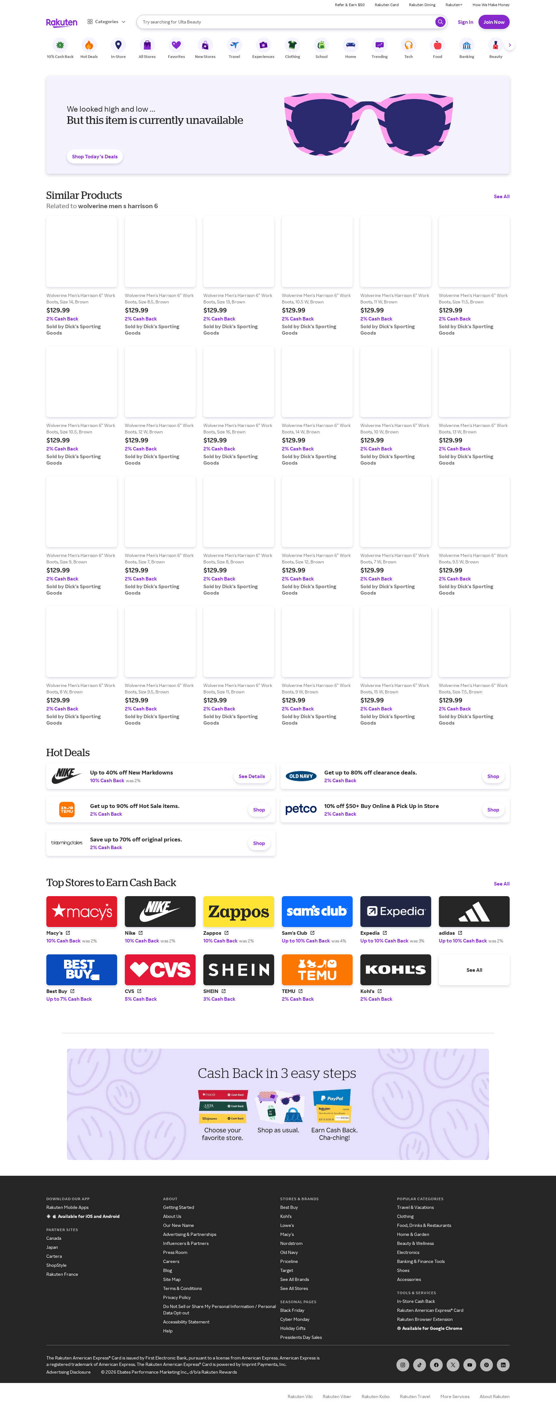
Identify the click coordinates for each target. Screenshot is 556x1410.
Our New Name (178, 1225)
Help (167, 1330)
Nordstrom (291, 1243)
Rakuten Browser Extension (425, 1319)
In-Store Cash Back (416, 1301)
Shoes (403, 1270)
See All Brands (294, 1279)
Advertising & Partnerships (189, 1234)
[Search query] (440, 22)
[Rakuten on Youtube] (469, 1365)
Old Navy (289, 1252)
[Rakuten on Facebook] (436, 1365)
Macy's (287, 1234)
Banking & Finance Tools (421, 1261)
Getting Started (178, 1207)
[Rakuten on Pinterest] (486, 1365)
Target (286, 1270)
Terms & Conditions (182, 1288)
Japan (52, 1247)
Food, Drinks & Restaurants (424, 1225)
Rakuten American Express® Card (430, 1310)
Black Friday (292, 1310)
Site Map (172, 1279)
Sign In (465, 22)
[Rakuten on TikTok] (419, 1365)
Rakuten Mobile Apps (67, 1207)
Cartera (54, 1256)
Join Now (494, 22)
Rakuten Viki (300, 1396)
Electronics (408, 1252)
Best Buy (289, 1207)
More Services (454, 1396)
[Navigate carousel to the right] (510, 45)
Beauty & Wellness (415, 1243)
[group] (81, 276)
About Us (172, 1216)
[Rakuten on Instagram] (402, 1365)
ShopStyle (56, 1265)
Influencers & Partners (185, 1243)
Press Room (175, 1252)
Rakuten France (62, 1274)
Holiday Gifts (292, 1328)
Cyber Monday (295, 1319)
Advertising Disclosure (68, 1372)
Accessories (409, 1279)
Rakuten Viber (337, 1396)
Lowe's (287, 1225)
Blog (167, 1270)
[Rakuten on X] (453, 1365)
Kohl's (286, 1216)
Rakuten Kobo (376, 1396)
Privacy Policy (177, 1297)
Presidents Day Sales (301, 1337)
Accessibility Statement (186, 1321)
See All (502, 196)
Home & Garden (413, 1234)
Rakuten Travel (415, 1396)
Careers (171, 1261)
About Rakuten (495, 1396)
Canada (53, 1238)
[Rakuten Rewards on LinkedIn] (503, 1365)
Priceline (289, 1261)
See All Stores (294, 1288)
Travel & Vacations (415, 1207)
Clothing (405, 1216)
